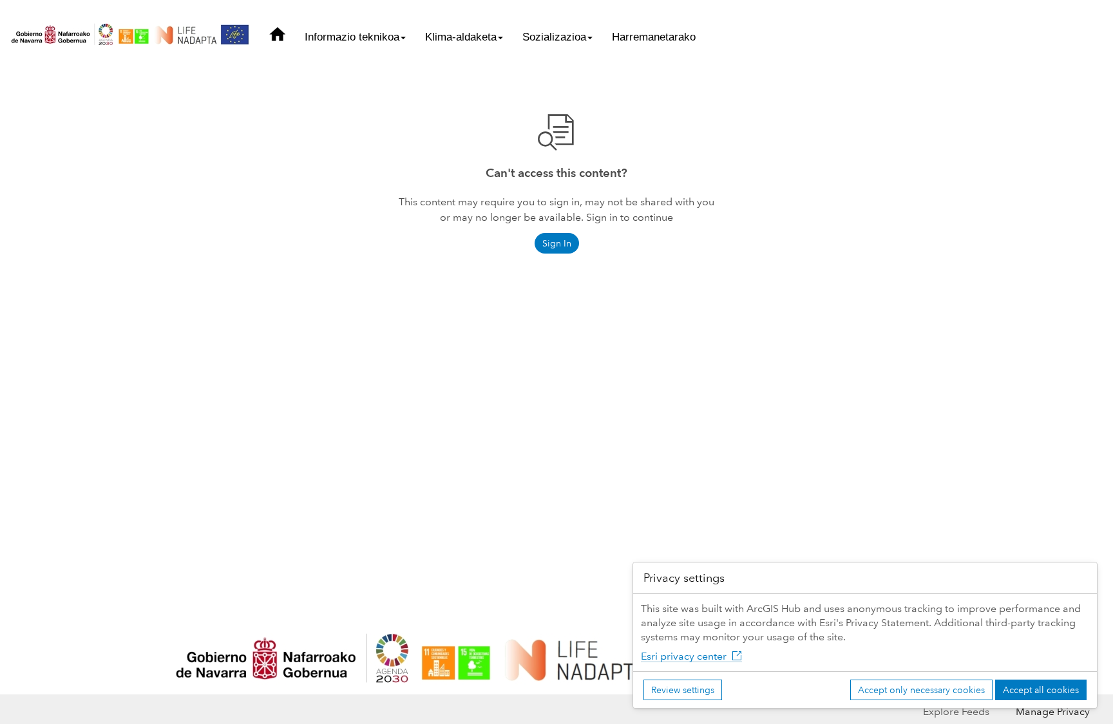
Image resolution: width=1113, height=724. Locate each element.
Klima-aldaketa (461, 37)
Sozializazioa (554, 37)
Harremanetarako (654, 37)
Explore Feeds (956, 711)
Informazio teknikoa (352, 37)
